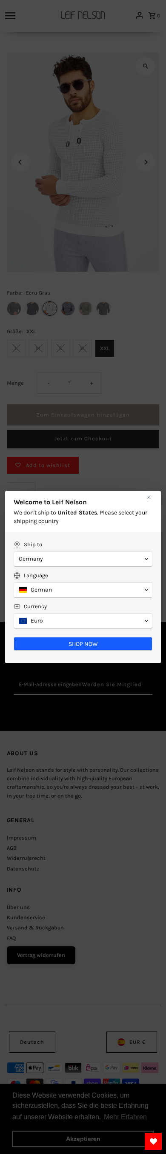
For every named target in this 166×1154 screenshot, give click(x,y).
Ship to (33, 544)
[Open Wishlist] (153, 1141)
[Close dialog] (148, 497)
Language (36, 575)
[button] (83, 559)
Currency (35, 606)
